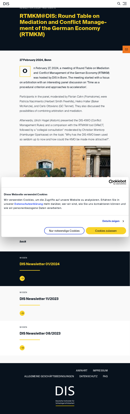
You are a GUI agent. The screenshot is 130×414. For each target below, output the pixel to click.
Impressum (100, 371)
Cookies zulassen (106, 231)
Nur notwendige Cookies (64, 231)
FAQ (105, 376)
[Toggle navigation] (125, 4)
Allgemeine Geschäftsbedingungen (49, 376)
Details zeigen (111, 221)
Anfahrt (81, 371)
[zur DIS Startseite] (6, 2)
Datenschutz (88, 376)
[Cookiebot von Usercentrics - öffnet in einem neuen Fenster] (111, 182)
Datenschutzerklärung (28, 204)
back (23, 241)
